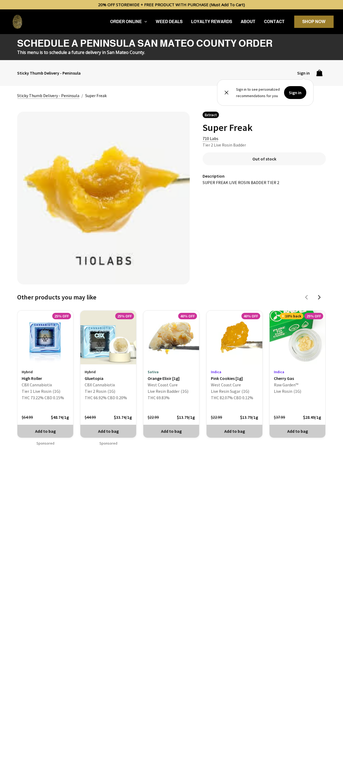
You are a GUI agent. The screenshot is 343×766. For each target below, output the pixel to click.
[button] (144, 21)
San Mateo (118, 52)
